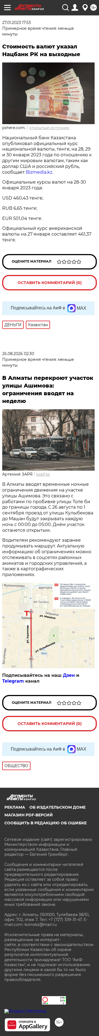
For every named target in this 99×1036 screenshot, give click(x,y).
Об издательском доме (57, 807)
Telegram (13, 681)
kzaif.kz (43, 474)
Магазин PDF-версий (28, 815)
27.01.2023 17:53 (16, 22)
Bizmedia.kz (39, 172)
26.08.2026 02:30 (18, 353)
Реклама (14, 807)
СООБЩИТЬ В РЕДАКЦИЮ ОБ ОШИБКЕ (45, 822)
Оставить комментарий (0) (50, 282)
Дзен (69, 675)
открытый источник (49, 127)
